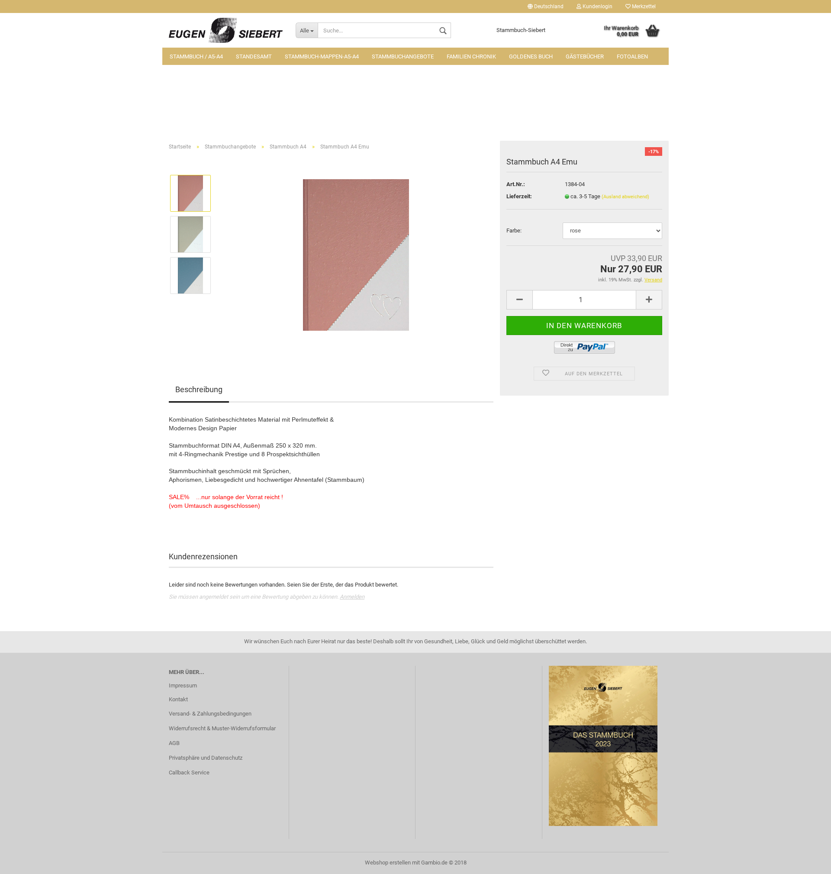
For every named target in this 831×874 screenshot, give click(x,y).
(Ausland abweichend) (625, 197)
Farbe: (514, 230)
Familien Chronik (471, 56)
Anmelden (352, 596)
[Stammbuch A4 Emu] (356, 254)
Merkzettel (643, 6)
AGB (174, 743)
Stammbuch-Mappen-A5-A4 (322, 56)
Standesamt (254, 56)
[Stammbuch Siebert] (226, 30)
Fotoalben (632, 56)
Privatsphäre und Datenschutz (205, 758)
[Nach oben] (807, 861)
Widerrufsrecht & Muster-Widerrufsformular (222, 728)
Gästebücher (585, 56)
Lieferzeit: (519, 196)
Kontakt (178, 699)
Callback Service (189, 772)
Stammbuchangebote (403, 56)
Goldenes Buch (531, 56)
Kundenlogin (596, 6)
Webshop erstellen (388, 862)
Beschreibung (198, 389)
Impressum (183, 685)
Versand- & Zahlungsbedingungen (210, 713)
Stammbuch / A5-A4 (196, 56)
